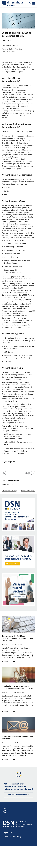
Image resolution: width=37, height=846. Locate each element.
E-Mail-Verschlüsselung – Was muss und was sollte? (17, 737)
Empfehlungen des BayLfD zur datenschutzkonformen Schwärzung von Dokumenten (17, 638)
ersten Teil (6, 67)
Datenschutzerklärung (12, 836)
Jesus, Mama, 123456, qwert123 (16, 220)
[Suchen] (30, 3)
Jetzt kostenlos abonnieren (18, 795)
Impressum (7, 832)
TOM (13, 461)
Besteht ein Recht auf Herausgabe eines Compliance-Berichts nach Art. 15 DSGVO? (18, 687)
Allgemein (6, 461)
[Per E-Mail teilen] (27, 473)
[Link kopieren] (33, 473)
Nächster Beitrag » (28, 491)
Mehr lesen (6, 661)
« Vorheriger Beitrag (9, 491)
